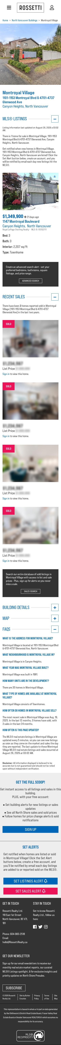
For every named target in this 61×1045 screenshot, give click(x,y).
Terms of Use (46, 997)
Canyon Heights (14, 226)
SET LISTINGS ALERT (29, 881)
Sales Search (30, 591)
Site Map (56, 997)
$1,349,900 (13, 216)
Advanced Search (30, 280)
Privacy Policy (37, 997)
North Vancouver (39, 226)
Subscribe (14, 988)
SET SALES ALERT (29, 891)
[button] (9, 7)
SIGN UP (30, 829)
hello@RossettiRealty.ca (15, 942)
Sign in (6, 374)
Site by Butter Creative (24, 997)
